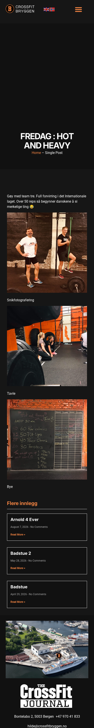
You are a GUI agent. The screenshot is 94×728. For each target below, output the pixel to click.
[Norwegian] (52, 9)
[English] (46, 9)
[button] (78, 9)
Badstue (18, 586)
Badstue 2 (20, 553)
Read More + (17, 534)
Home (36, 153)
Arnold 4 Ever (24, 519)
